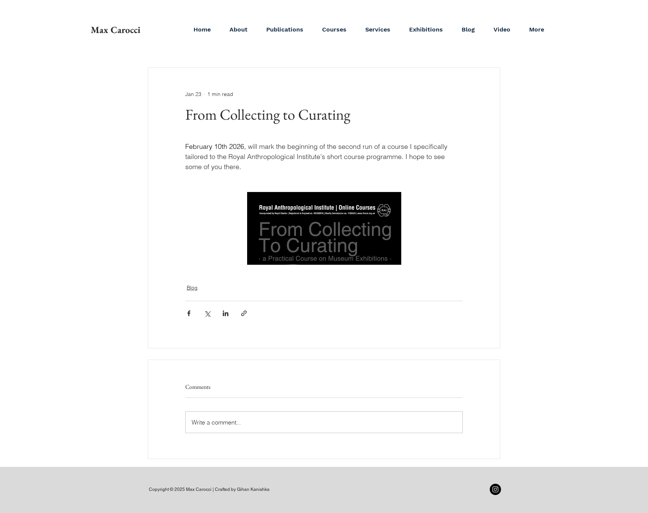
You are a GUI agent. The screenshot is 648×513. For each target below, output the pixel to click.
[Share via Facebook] (188, 313)
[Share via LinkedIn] (225, 313)
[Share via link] (244, 313)
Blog (192, 287)
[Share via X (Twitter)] (207, 313)
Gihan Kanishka (253, 489)
